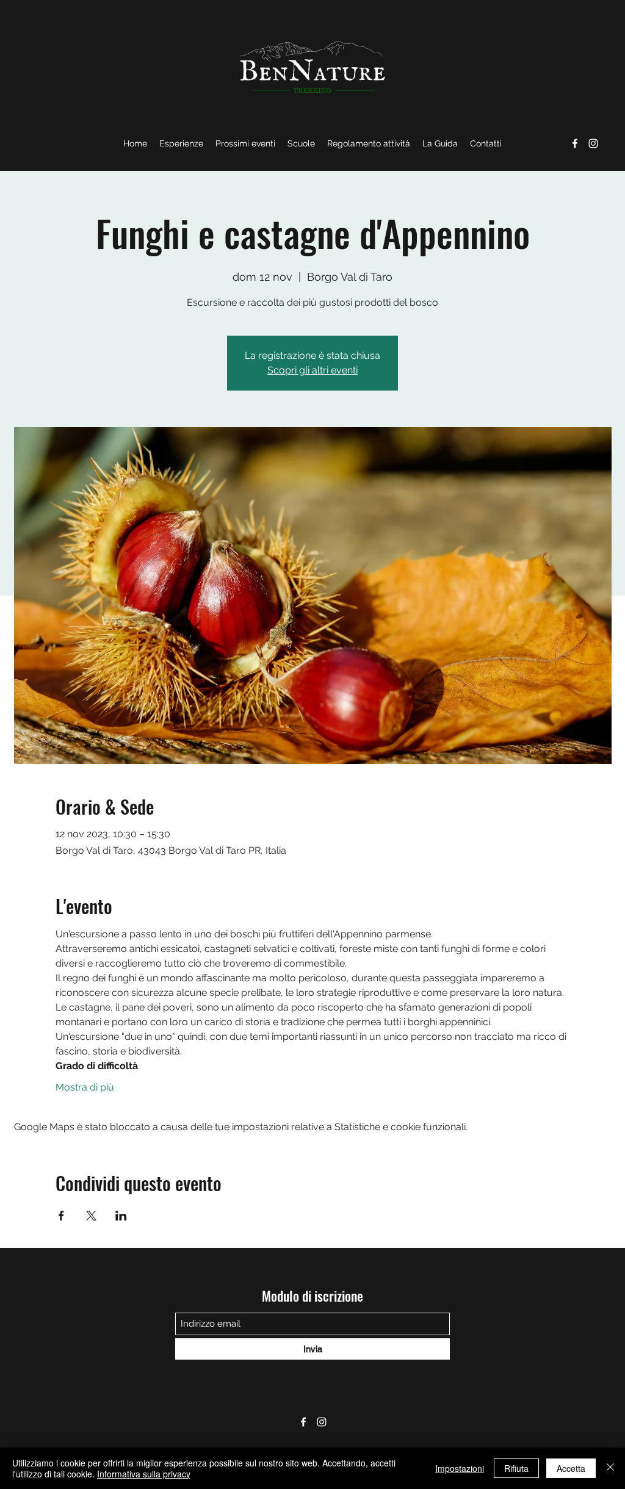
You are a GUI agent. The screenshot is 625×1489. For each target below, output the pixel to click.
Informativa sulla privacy (143, 1474)
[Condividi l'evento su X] (91, 1215)
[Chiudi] (610, 1468)
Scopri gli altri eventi (312, 370)
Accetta (571, 1468)
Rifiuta (516, 1468)
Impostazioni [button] (459, 1468)
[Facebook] (575, 143)
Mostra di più (85, 1087)
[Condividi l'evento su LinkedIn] (121, 1215)
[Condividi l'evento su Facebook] (61, 1215)
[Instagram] (593, 143)
